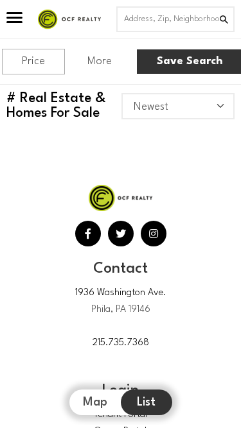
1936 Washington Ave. (120, 293)
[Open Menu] (14, 19)
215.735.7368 (121, 343)
